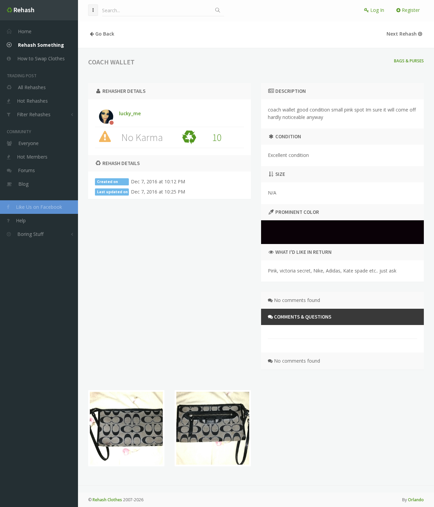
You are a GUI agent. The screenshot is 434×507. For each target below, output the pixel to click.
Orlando (416, 500)
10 (216, 137)
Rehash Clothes (107, 500)
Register (410, 10)
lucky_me (130, 113)
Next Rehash (402, 34)
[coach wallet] (126, 428)
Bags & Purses (409, 61)
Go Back (104, 34)
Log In (376, 10)
